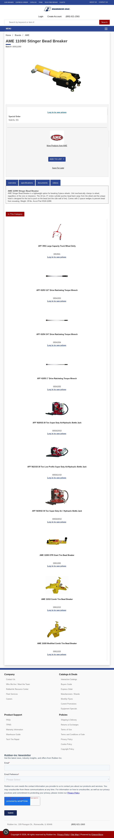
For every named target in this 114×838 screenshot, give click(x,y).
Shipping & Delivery (69, 720)
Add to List (56, 159)
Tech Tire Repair (12, 739)
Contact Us (103, 2)
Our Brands (9, 2)
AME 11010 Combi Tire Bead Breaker (57, 599)
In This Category (15, 214)
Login (40, 16)
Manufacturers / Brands (70, 694)
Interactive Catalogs (69, 679)
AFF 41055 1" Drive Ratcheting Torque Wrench (57, 379)
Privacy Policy (67, 739)
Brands (18, 35)
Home (8, 35)
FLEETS (62, 2)
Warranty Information (14, 730)
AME (27, 35)
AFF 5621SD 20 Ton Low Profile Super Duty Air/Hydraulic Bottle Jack (56, 467)
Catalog (33, 2)
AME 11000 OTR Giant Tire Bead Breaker (57, 555)
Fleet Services (12, 694)
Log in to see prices (57, 112)
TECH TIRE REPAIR (51, 2)
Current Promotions (68, 704)
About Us (93, 2)
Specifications (27, 183)
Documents (43, 183)
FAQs (8, 720)
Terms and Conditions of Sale (73, 734)
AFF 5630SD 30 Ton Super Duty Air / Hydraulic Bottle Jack (57, 511)
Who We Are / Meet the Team (18, 684)
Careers (9, 699)
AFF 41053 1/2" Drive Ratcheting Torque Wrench (57, 290)
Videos (55, 183)
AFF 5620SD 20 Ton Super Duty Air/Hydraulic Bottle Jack (57, 423)
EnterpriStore (97, 834)
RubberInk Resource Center (17, 689)
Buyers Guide (66, 684)
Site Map (75, 834)
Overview (12, 183)
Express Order (22, 2)
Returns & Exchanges (70, 725)
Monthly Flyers (67, 699)
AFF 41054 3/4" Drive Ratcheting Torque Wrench (57, 334)
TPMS (41, 2)
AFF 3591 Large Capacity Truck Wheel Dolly (57, 246)
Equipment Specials (69, 709)
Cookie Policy (66, 744)
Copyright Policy (67, 749)
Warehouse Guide (13, 734)
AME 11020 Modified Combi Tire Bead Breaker (57, 643)
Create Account (54, 16)
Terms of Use (66, 730)
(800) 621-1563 (72, 16)
